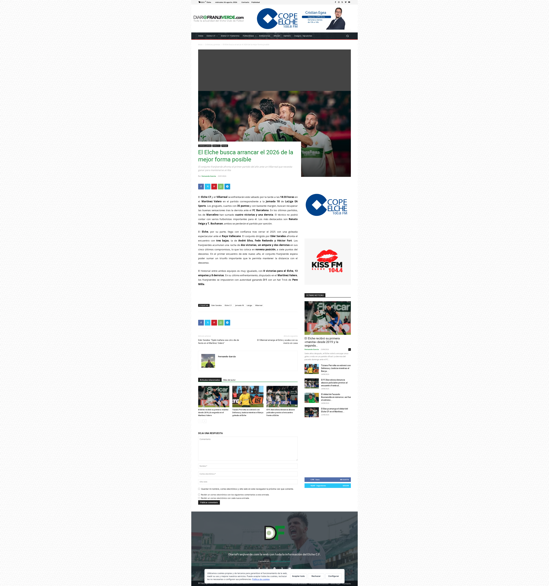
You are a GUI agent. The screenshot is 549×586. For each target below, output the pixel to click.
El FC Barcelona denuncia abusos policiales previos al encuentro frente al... (334, 383)
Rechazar (316, 576)
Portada (224, 146)
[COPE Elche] (298, 18)
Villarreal (258, 305)
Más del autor (229, 380)
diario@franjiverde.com (280, 561)
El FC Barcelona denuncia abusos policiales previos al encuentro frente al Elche (280, 412)
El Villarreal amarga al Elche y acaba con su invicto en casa (277, 341)
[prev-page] (200, 421)
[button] (347, 36)
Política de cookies (261, 579)
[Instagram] (339, 2)
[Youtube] (349, 2)
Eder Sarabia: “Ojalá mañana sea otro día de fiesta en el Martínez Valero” (218, 341)
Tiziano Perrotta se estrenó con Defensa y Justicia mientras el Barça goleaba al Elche (247, 412)
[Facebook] (335, 2)
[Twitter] (342, 2)
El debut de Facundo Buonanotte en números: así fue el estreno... (336, 397)
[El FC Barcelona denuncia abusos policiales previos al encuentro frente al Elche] (282, 396)
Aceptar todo (298, 576)
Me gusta (344, 479)
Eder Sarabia (216, 305)
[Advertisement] (274, 69)
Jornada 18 (239, 305)
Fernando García (209, 176)
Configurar (333, 576)
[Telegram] (227, 186)
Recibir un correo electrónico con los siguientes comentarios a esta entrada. (235, 495)
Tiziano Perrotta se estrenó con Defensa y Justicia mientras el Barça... (336, 368)
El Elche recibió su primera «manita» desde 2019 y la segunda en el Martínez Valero (213, 412)
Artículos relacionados (210, 380)
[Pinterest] (214, 186)
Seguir (346, 485)
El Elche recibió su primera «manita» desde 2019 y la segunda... (322, 342)
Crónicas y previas (212, 44)
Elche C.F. (216, 146)
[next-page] (204, 421)
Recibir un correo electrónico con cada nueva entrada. (225, 498)
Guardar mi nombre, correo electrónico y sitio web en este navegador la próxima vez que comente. (247, 489)
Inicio (200, 44)
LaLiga (249, 305)
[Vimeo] (345, 2)
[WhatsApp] (221, 186)
